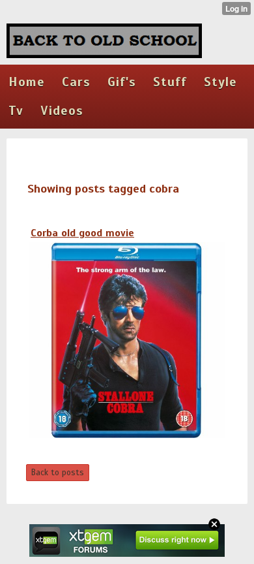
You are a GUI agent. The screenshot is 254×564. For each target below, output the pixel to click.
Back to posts (57, 472)
